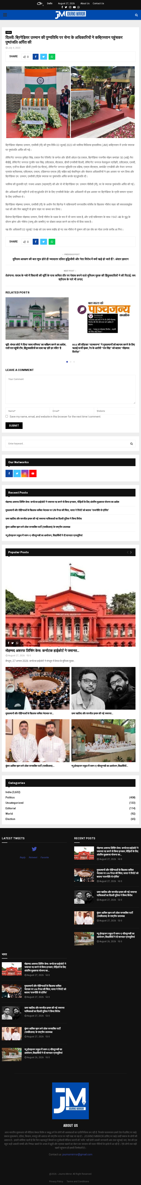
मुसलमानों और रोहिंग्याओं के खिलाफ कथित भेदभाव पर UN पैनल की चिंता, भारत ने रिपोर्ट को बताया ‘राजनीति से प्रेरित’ (57, 510)
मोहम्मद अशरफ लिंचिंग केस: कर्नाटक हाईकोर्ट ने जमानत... (42, 651)
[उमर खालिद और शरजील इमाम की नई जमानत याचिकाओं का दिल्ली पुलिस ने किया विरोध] (103, 688)
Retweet (33, 857)
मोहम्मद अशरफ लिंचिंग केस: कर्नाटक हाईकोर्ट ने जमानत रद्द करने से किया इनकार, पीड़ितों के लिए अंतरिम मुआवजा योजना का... (117, 851)
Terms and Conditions (78, 1181)
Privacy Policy (56, 1181)
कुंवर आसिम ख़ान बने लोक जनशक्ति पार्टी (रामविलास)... (30, 766)
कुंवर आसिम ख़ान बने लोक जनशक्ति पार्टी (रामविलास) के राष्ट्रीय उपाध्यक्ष (38, 526)
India (8, 32)
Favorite (45, 857)
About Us (85, 3)
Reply (23, 857)
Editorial (11, 808)
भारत (4, 954)
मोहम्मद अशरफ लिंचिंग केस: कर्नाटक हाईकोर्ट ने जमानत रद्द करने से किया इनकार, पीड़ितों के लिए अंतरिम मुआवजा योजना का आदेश (62, 501)
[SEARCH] (131, 443)
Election (10, 819)
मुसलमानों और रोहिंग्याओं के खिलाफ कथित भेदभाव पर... (30, 713)
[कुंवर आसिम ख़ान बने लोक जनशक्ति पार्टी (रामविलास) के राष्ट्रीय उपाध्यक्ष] (38, 740)
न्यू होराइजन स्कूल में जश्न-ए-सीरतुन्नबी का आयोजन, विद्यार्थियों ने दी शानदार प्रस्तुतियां (44, 535)
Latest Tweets (13, 838)
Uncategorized (15, 802)
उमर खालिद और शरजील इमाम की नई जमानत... (92, 713)
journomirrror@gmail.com (77, 1154)
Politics (10, 797)
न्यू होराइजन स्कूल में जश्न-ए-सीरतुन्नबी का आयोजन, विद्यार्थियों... (99, 766)
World (9, 813)
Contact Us (98, 3)
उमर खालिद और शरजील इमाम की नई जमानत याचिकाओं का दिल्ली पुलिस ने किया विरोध (44, 518)
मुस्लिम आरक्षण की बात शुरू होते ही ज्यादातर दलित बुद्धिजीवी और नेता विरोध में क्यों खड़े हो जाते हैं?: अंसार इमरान (71, 259)
